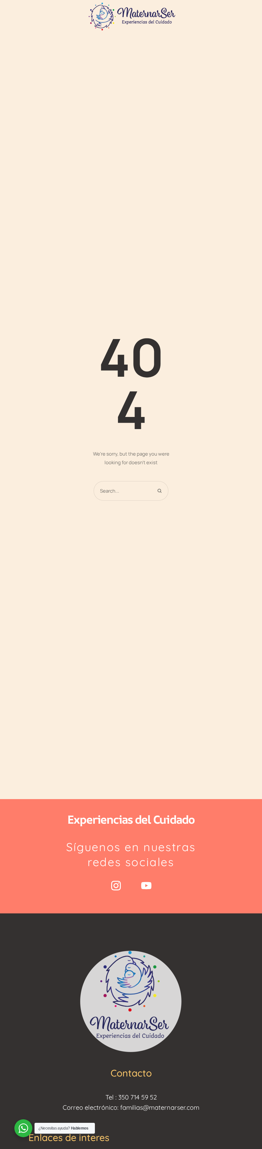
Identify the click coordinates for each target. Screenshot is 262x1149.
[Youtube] (146, 885)
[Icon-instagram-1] (116, 885)
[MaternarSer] (131, 16)
